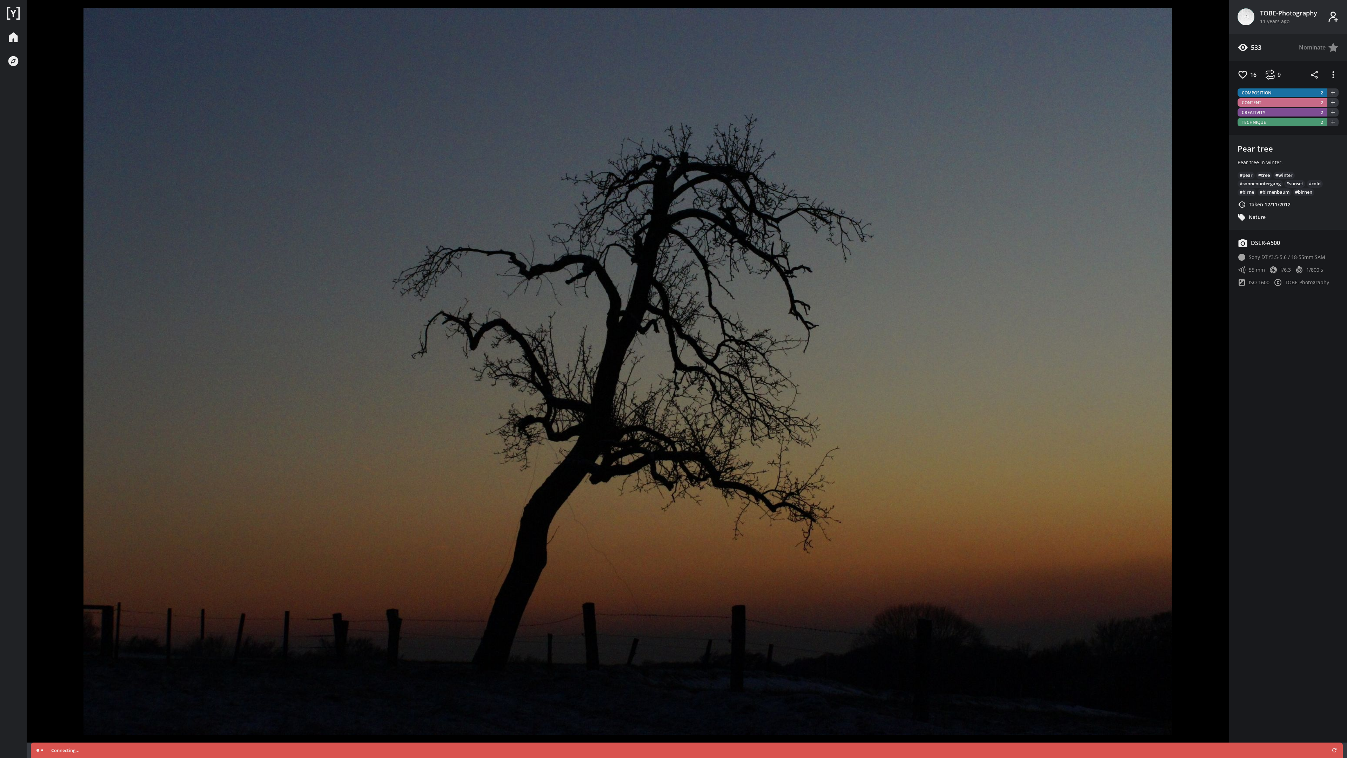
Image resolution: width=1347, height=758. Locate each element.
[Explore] (13, 61)
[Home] (13, 13)
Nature (1257, 217)
